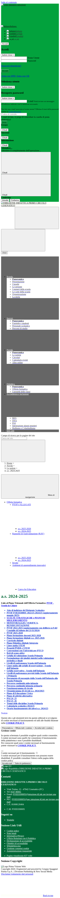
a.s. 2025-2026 (24, 528)
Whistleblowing (14, 846)
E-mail (30, 101)
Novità (10, 466)
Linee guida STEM (16, 645)
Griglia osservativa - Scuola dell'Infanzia (26, 671)
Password (31, 61)
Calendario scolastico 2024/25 (20, 706)
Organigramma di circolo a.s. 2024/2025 (25, 691)
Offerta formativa (14, 502)
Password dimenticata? (11, 66)
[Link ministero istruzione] (13, 5)
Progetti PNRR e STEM (18, 648)
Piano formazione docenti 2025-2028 (24, 635)
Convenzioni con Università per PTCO (25, 650)
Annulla (5, 200)
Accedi (5, 44)
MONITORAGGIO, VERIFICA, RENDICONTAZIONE (22, 624)
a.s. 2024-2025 (24, 531)
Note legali (11, 833)
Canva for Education (27, 589)
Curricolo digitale (15, 640)
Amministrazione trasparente (19, 851)
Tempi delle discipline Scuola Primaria (25, 703)
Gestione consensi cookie (18, 848)
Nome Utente (33, 58)
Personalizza (7, 728)
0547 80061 (16, 792)
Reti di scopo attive (16, 653)
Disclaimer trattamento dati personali (17, 874)
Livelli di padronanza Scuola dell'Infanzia (26, 663)
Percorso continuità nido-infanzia (22, 683)
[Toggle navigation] (23, 240)
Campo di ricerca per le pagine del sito (18, 435)
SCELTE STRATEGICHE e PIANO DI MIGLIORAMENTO (26, 619)
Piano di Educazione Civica (20, 693)
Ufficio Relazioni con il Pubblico (21, 838)
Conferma (15, 200)
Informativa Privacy (15, 836)
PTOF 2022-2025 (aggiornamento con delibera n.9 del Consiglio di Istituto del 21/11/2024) (32, 629)
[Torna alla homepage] (30, 204)
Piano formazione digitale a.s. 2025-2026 (26, 638)
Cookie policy (13, 831)
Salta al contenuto (9, 2)
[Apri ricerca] (37, 218)
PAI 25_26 (12, 701)
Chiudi (4, 130)
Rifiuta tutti (23, 728)
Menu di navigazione (40, 496)
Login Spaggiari (15, 112)
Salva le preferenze (23, 763)
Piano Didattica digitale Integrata (22, 643)
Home (9, 463)
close (4, 253)
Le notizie (11, 468)
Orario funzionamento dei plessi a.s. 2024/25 (27, 708)
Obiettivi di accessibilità (17, 843)
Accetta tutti (44, 728)
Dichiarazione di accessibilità (19, 841)
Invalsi (15, 563)
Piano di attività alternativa (19, 696)
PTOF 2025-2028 (15, 633)
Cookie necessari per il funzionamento (18, 753)
